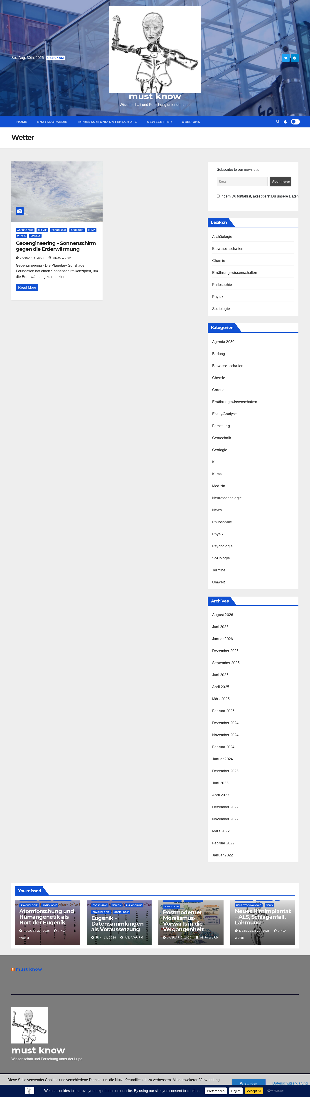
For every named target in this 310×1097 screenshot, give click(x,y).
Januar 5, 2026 (179, 937)
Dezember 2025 (225, 651)
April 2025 (220, 687)
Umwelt (35, 235)
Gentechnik (221, 438)
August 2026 (222, 615)
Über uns (191, 122)
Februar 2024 (223, 747)
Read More (27, 287)
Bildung (218, 354)
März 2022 (221, 831)
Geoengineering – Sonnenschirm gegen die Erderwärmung (56, 246)
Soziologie (221, 309)
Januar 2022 (222, 855)
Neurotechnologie (227, 498)
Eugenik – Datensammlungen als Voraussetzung (117, 924)
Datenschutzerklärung (290, 1083)
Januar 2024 (222, 759)
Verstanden (248, 1083)
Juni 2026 (220, 627)
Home (21, 122)
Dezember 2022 (225, 807)
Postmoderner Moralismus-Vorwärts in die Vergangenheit (183, 921)
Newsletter (159, 122)
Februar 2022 (223, 843)
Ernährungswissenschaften (234, 273)
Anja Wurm (61, 257)
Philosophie (222, 285)
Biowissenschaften (227, 249)
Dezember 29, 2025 (254, 930)
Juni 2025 (220, 675)
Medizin (218, 486)
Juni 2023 (220, 783)
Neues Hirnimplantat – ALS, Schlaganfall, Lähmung (263, 917)
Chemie (42, 230)
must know (155, 96)
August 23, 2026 (37, 930)
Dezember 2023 (225, 771)
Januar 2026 (222, 639)
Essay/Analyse (224, 414)
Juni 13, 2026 (106, 937)
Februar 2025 (223, 711)
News (217, 510)
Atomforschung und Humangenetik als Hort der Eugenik (46, 917)
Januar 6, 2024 (32, 257)
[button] (278, 122)
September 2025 (226, 663)
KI (214, 462)
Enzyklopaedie (52, 122)
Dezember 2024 (225, 723)
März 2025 (221, 699)
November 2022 (225, 819)
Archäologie (222, 237)
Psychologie (222, 546)
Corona (218, 390)
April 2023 (220, 795)
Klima (91, 230)
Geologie (77, 230)
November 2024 (225, 735)
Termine (218, 570)
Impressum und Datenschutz (107, 122)
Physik (21, 235)
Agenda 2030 (25, 230)
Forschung (59, 230)
